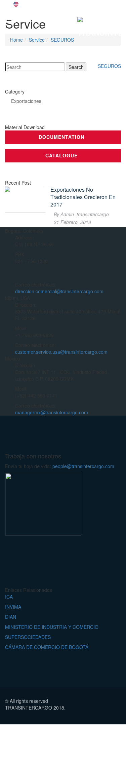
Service (37, 39)
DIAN (10, 616)
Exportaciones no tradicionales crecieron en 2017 (83, 197)
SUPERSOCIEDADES (28, 637)
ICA (9, 596)
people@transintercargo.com (83, 466)
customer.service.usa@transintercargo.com (61, 351)
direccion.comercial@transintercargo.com (59, 291)
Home (16, 39)
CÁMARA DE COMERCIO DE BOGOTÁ (46, 647)
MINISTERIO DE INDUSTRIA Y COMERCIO (51, 626)
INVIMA (13, 606)
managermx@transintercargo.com (51, 412)
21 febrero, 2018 (72, 222)
